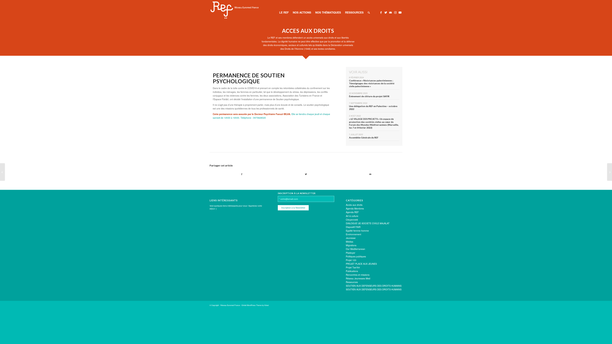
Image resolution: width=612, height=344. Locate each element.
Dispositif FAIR (353, 227)
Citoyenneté (352, 219)
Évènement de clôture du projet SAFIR (369, 96)
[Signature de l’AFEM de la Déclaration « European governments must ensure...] (2, 172)
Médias (349, 241)
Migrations (351, 245)
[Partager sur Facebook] (242, 174)
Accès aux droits (354, 204)
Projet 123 (351, 260)
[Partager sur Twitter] (306, 174)
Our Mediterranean (355, 249)
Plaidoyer (350, 252)
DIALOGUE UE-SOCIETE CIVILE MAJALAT (368, 223)
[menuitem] (284, 12)
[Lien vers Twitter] (385, 12)
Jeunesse (351, 238)
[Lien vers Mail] (390, 12)
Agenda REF (352, 212)
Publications (352, 271)
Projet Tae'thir (353, 267)
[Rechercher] (369, 12)
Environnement (353, 234)
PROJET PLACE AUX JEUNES (361, 263)
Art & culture (352, 216)
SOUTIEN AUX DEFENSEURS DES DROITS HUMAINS (373, 285)
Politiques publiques (356, 256)
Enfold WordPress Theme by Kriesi (255, 305)
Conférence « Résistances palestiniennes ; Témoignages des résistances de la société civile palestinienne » (371, 83)
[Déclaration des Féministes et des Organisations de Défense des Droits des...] (609, 172)
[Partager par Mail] (370, 174)
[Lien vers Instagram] (395, 12)
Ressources (352, 282)
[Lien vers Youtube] (400, 12)
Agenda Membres (355, 208)
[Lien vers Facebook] (381, 12)
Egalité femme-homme (357, 230)
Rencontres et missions (357, 274)
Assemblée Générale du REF (363, 137)
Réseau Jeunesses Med (358, 278)
